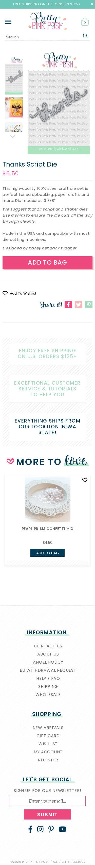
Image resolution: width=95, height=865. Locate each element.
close (92, 4)
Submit (47, 814)
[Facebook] (30, 829)
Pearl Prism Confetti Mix (47, 528)
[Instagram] (40, 829)
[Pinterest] (51, 829)
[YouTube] (63, 829)
